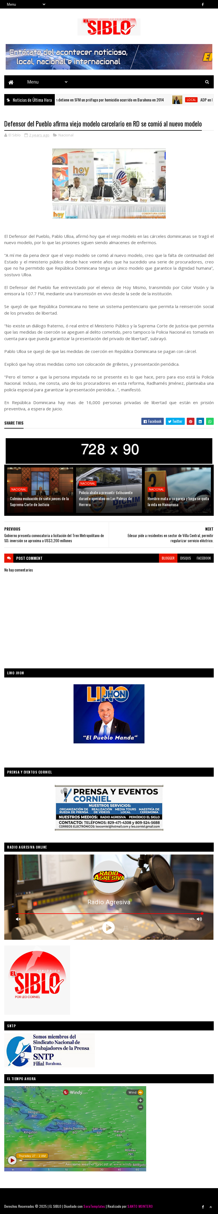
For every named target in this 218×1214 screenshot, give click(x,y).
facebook (204, 558)
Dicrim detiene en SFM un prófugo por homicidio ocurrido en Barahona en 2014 (81, 100)
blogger (168, 558)
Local (167, 100)
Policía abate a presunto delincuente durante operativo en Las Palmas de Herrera (106, 498)
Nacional (66, 135)
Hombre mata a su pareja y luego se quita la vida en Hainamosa (178, 501)
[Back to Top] (210, 1207)
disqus (185, 558)
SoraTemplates (94, 1206)
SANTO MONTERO (140, 1206)
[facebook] (203, 4)
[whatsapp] (210, 4)
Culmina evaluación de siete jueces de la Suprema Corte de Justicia (39, 501)
